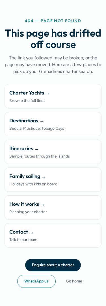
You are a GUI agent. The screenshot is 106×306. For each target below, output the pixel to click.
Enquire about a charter (53, 265)
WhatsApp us (36, 281)
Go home (74, 281)
